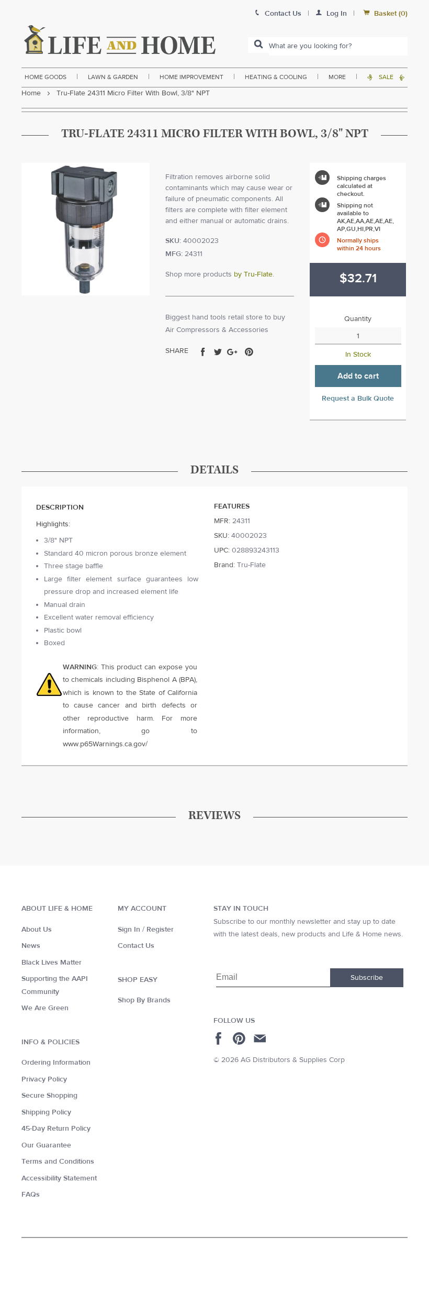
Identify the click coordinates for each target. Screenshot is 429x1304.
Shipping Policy (46, 1112)
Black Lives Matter (51, 962)
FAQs (30, 1194)
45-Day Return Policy (56, 1128)
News (30, 946)
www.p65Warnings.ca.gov (104, 744)
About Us (36, 929)
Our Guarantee (46, 1145)
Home (31, 93)
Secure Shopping (49, 1095)
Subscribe (367, 977)
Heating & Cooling (276, 77)
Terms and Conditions (57, 1161)
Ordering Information (56, 1062)
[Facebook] (220, 1038)
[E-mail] (260, 1038)
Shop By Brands (144, 1000)
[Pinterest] (240, 1038)
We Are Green (45, 1008)
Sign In (129, 929)
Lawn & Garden (113, 77)
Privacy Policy (44, 1079)
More (337, 77)
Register (160, 929)
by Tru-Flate (253, 274)
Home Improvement (191, 77)
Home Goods (45, 77)
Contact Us (136, 946)
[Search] (258, 45)
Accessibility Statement (59, 1178)
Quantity (357, 319)
